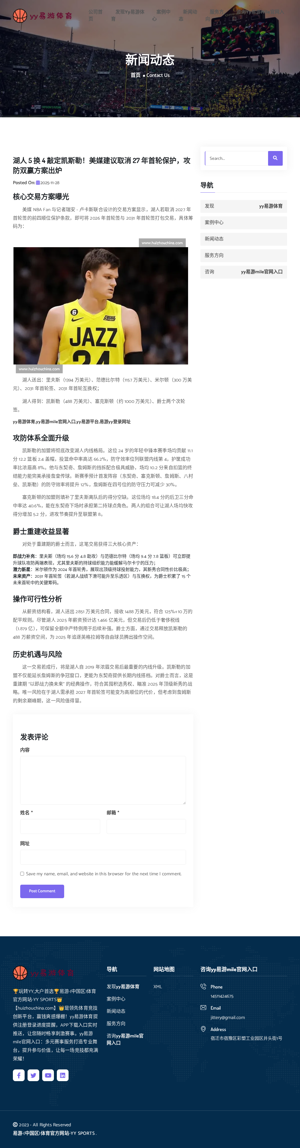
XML (158, 987)
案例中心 (161, 15)
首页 (136, 75)
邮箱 (113, 813)
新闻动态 (188, 15)
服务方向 (214, 15)
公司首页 (95, 15)
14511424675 (222, 996)
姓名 (26, 813)
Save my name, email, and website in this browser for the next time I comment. (104, 874)
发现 (127, 15)
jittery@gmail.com (228, 1018)
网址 (25, 844)
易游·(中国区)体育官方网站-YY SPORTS (54, 1133)
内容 (25, 750)
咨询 (258, 15)
